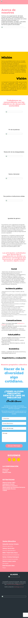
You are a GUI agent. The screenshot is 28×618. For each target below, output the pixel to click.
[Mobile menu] (26, 2)
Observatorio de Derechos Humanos (14, 487)
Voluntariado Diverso (9, 489)
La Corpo (5, 471)
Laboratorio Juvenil (8, 484)
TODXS (5, 490)
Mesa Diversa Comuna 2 (10, 485)
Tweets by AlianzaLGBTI (8, 536)
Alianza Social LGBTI (9, 482)
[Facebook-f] (9, 459)
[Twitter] (14, 459)
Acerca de (6, 469)
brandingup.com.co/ (19, 586)
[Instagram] (18, 459)
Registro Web (7, 472)
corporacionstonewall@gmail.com (15, 584)
